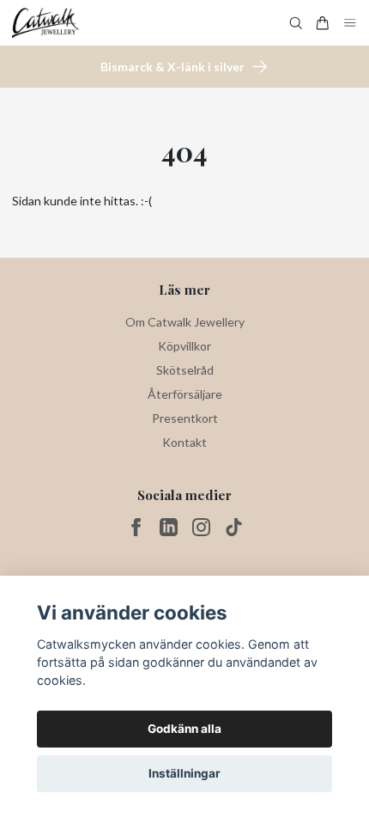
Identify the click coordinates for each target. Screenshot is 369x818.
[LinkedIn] (169, 527)
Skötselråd (185, 370)
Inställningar (184, 773)
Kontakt (184, 442)
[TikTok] (234, 527)
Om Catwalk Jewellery (185, 321)
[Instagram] (201, 527)
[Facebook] (136, 527)
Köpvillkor (184, 346)
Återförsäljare (185, 394)
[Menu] (350, 23)
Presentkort (185, 418)
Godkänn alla (184, 729)
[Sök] (296, 23)
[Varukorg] (322, 23)
